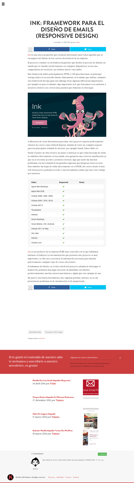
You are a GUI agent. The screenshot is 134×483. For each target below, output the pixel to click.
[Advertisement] (67, 309)
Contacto (68, 477)
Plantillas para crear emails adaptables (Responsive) (51, 380)
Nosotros (51, 477)
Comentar (102, 454)
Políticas (76, 477)
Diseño (42, 338)
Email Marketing (35, 332)
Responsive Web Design (53, 332)
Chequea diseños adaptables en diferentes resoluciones (53, 397)
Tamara (60, 400)
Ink (29, 55)
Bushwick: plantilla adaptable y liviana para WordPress (53, 430)
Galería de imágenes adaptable (44, 414)
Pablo (78, 42)
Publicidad (60, 477)
